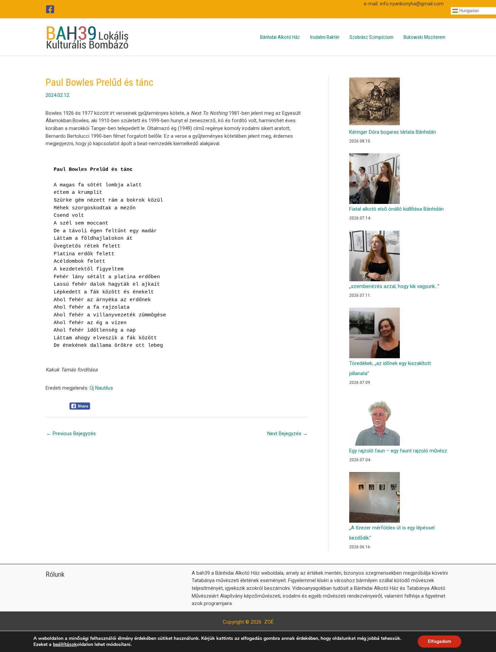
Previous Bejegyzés (71, 434)
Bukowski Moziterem (424, 37)
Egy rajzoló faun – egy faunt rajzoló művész (398, 451)
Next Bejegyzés (287, 434)
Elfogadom (439, 641)
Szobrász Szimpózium (371, 37)
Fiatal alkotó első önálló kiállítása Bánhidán (396, 209)
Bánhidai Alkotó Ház (280, 37)
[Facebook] (50, 9)
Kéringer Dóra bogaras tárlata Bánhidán (392, 132)
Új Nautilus (101, 388)
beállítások (65, 645)
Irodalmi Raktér (324, 37)
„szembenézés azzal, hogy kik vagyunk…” (394, 286)
